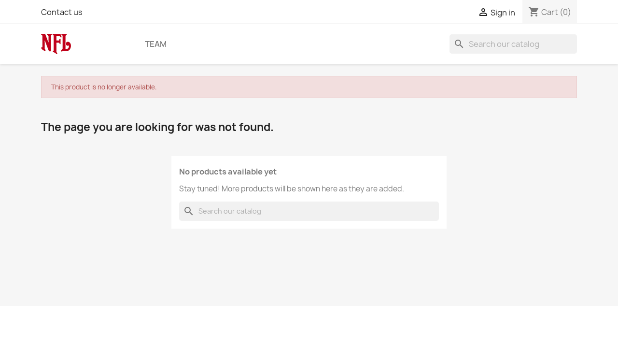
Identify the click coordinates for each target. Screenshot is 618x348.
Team (156, 44)
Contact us (62, 12)
